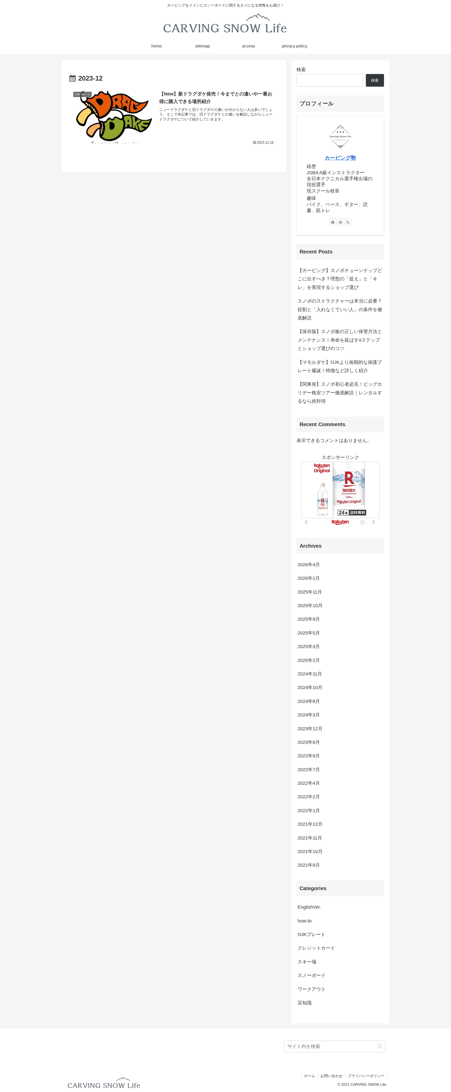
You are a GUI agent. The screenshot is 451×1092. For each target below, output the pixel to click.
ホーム (309, 1076)
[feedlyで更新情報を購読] (340, 222)
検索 (301, 69)
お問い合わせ (331, 1076)
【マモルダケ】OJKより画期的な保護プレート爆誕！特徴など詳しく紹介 (340, 366)
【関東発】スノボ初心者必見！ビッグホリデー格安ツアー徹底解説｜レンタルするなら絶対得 (340, 393)
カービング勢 (340, 158)
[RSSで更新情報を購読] (348, 222)
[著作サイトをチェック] (332, 222)
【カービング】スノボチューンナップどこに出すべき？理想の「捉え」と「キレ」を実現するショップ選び (340, 279)
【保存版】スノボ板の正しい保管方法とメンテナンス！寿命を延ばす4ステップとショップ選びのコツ (340, 340)
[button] (379, 1046)
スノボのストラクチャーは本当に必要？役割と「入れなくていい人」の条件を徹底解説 (340, 309)
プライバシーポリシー (366, 1076)
